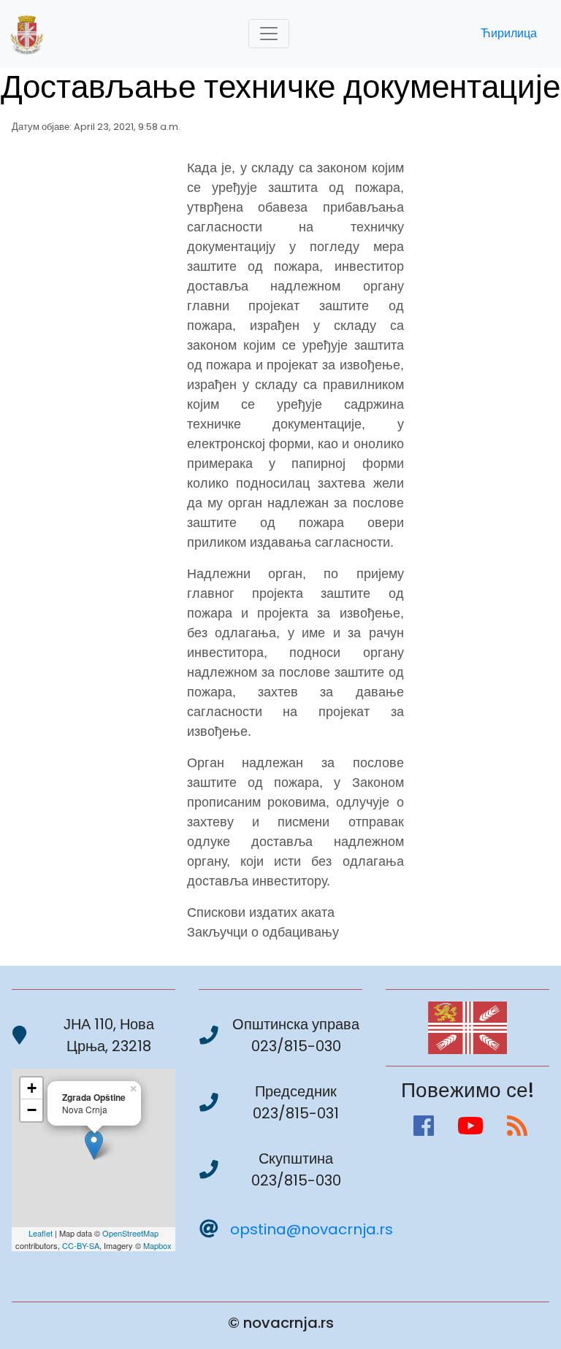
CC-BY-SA (80, 1245)
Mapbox (157, 1245)
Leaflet (40, 1233)
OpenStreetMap (130, 1233)
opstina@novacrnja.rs (311, 1229)
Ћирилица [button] (509, 33)
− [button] (32, 1110)
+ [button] (32, 1088)
